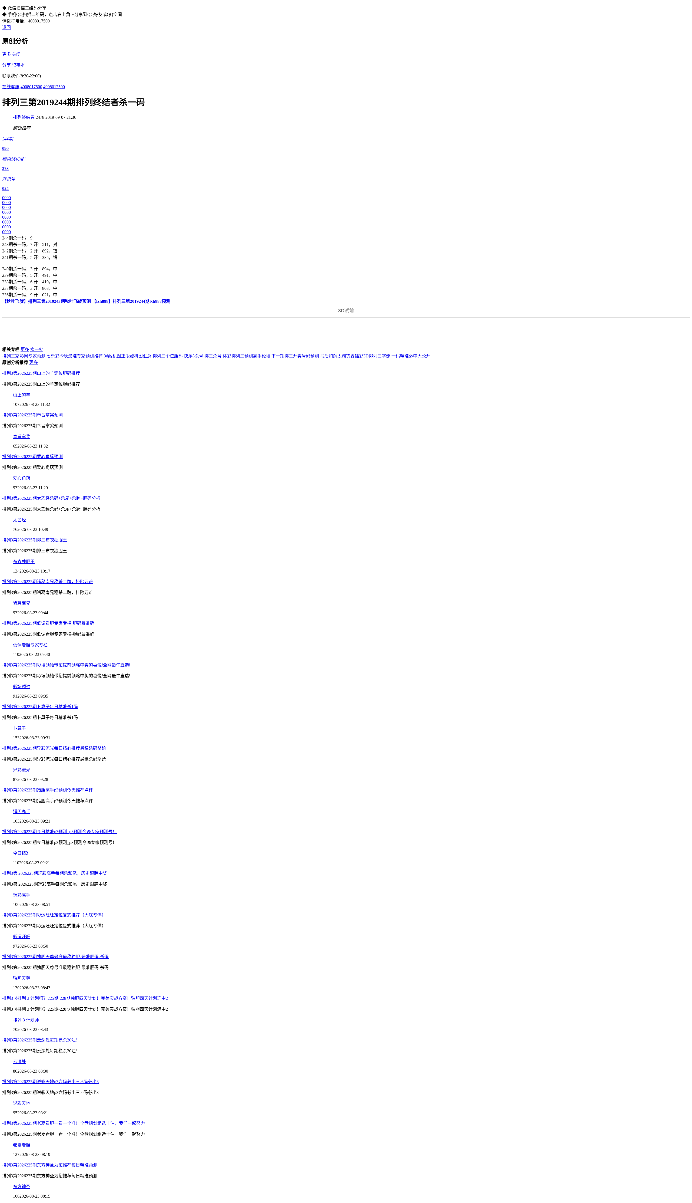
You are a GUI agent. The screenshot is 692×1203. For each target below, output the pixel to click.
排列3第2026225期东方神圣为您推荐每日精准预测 (49, 1165)
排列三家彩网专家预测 (23, 356)
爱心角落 (21, 478)
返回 (6, 27)
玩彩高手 (21, 895)
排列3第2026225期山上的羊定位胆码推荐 (41, 373)
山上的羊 (21, 395)
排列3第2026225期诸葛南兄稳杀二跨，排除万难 (47, 581)
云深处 (19, 1061)
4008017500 (31, 86)
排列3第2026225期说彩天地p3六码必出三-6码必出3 (50, 1081)
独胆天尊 (21, 978)
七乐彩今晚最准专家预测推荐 (74, 356)
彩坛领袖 (21, 686)
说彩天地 (21, 1103)
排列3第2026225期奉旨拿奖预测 (32, 415)
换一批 (36, 349)
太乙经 (19, 520)
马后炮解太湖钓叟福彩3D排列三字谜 (355, 356)
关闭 (16, 54)
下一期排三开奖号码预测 (295, 356)
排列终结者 (24, 117)
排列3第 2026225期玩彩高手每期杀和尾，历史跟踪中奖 (54, 873)
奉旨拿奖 (21, 436)
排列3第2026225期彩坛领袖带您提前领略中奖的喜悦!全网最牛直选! (66, 665)
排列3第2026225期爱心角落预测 (32, 456)
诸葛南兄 (21, 603)
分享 (6, 65)
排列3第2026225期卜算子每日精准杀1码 (40, 706)
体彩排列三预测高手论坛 (246, 356)
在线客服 (10, 86)
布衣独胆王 (24, 561)
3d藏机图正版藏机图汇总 (127, 356)
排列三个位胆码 (167, 356)
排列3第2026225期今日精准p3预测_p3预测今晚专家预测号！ (59, 831)
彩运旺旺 (21, 936)
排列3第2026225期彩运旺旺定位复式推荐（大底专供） (54, 915)
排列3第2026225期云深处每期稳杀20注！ (41, 1040)
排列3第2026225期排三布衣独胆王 (34, 540)
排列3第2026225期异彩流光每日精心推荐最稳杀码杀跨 (54, 748)
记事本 (18, 65)
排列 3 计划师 (26, 1020)
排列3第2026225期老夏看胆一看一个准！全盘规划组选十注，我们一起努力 (73, 1123)
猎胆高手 (21, 811)
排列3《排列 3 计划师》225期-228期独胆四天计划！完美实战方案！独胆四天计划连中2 (85, 998)
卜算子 (19, 728)
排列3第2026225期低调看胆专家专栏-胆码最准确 (48, 623)
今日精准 (21, 853)
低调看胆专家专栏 (30, 645)
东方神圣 (21, 1186)
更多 (6, 54)
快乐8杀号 (193, 356)
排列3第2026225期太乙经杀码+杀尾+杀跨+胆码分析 (51, 498)
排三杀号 (213, 356)
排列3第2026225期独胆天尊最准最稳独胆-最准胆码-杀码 (55, 956)
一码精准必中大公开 (410, 356)
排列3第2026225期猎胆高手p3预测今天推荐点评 (47, 790)
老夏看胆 (21, 1145)
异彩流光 (21, 770)
